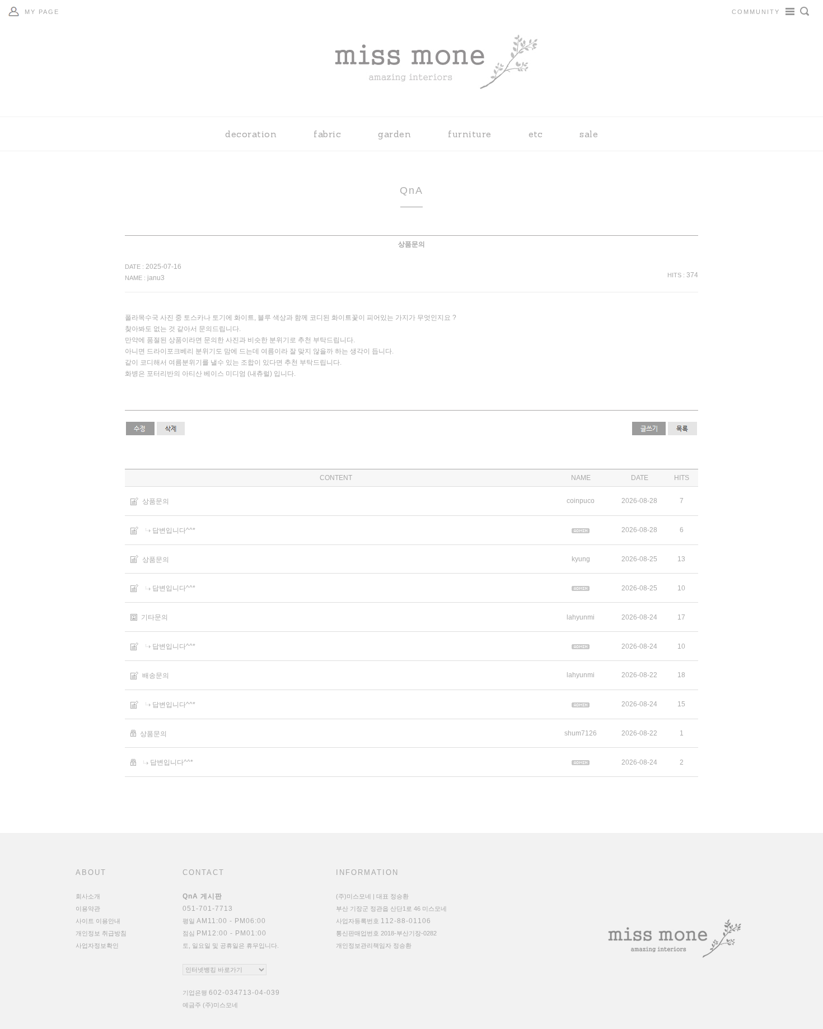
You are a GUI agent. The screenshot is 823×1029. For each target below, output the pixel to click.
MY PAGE (42, 11)
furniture (470, 133)
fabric (327, 133)
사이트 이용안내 (98, 921)
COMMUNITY (756, 11)
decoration (251, 133)
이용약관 (88, 908)
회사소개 (88, 896)
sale (588, 133)
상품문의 (155, 501)
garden (394, 133)
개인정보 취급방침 (101, 933)
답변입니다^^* (173, 530)
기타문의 (154, 617)
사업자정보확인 (97, 945)
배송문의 (155, 675)
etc (536, 133)
